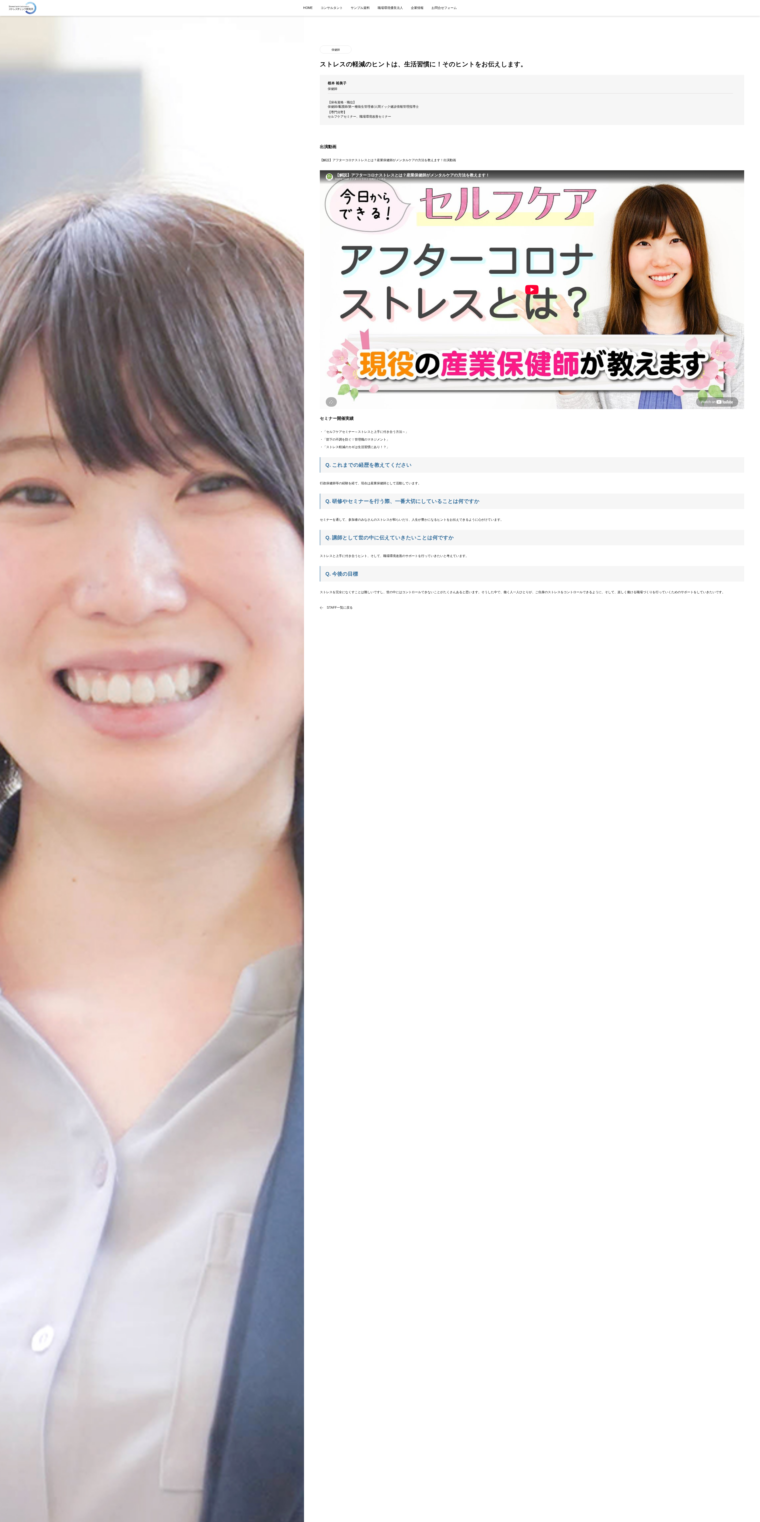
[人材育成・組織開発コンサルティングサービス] (22, 8)
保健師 (336, 49)
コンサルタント (332, 8)
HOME (308, 8)
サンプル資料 (360, 8)
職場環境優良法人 (390, 8)
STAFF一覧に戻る (340, 607)
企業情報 (417, 8)
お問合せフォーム (444, 8)
